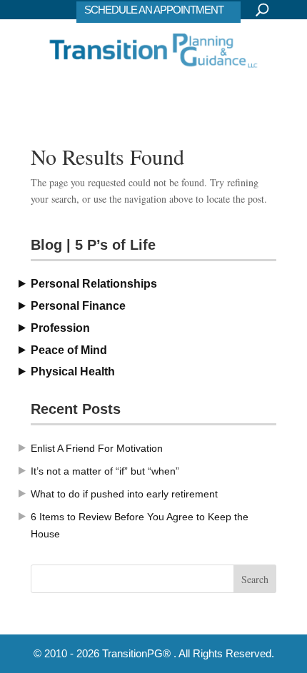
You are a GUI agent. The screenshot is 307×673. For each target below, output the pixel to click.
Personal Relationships (94, 284)
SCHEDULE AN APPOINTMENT (153, 10)
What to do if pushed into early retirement (124, 494)
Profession (60, 328)
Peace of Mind (69, 350)
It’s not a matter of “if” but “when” (105, 471)
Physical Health (73, 371)
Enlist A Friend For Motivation (97, 448)
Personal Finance (78, 306)
